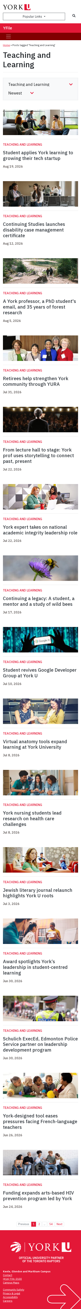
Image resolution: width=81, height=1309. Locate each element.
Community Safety (13, 1289)
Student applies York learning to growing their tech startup (38, 155)
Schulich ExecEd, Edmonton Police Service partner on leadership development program (40, 1044)
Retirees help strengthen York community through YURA (35, 381)
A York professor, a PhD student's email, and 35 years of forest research (39, 307)
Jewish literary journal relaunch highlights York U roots (37, 893)
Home (6, 45)
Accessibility (10, 1297)
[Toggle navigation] (8, 36)
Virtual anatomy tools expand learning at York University (35, 744)
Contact (7, 1275)
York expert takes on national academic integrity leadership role (40, 530)
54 (51, 1224)
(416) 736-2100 (12, 1279)
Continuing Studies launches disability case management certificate (34, 230)
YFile (7, 28)
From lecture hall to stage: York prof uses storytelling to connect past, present (38, 455)
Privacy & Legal (11, 1293)
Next (59, 1224)
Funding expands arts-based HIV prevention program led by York (38, 1196)
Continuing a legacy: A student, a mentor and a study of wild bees (39, 601)
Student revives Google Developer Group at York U (40, 673)
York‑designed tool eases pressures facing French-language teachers (40, 1121)
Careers (7, 1301)
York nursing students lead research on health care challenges (32, 818)
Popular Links (33, 16)
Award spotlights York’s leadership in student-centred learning (35, 967)
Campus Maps (11, 1282)
